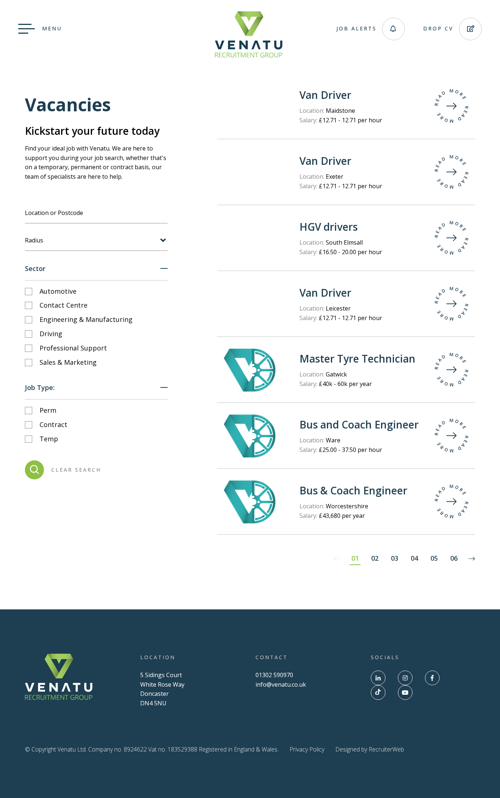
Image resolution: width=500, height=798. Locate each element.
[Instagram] (405, 678)
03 (394, 558)
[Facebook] (432, 678)
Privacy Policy (307, 749)
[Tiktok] (378, 692)
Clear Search (76, 469)
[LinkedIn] (378, 678)
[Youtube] (405, 692)
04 (414, 558)
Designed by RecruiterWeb (369, 749)
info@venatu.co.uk (280, 684)
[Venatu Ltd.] (249, 55)
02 (374, 558)
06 (454, 558)
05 (434, 558)
